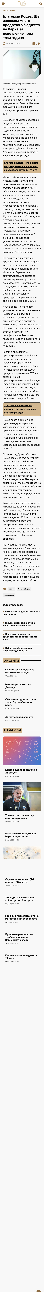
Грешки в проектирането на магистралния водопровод (19, 624)
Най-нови (12, 730)
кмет (11, 589)
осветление (9, 595)
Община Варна (24, 589)
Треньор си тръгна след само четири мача (19, 817)
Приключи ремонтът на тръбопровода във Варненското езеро (20, 637)
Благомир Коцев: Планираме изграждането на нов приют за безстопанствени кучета (21, 166)
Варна (5, 11)
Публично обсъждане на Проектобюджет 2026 (17, 649)
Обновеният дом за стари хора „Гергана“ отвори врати (20, 702)
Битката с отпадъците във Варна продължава (21, 862)
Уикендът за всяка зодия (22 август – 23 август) (20, 953)
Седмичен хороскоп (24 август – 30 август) (19, 908)
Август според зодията (19, 717)
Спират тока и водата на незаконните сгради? (19, 671)
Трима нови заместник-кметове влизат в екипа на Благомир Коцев (20, 409)
